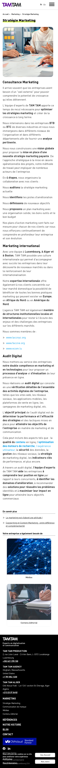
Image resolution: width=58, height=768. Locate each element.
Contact (8, 734)
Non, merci (45, 762)
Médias (6, 711)
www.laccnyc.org (16, 337)
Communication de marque (14, 707)
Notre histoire (12, 725)
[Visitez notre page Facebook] (4, 748)
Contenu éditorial (10, 714)
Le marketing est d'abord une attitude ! (24, 518)
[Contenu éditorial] (29, 602)
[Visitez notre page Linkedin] (9, 748)
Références (10, 720)
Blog (5, 730)
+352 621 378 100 (10, 661)
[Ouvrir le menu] (52, 5)
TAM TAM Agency (12, 667)
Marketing (9, 699)
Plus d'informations (10, 763)
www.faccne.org (15, 343)
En (44, 5)
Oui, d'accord (45, 755)
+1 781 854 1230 (10, 677)
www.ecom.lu (14, 348)
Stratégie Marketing (11, 703)
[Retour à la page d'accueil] (11, 5)
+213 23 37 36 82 (10, 693)
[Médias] (29, 556)
